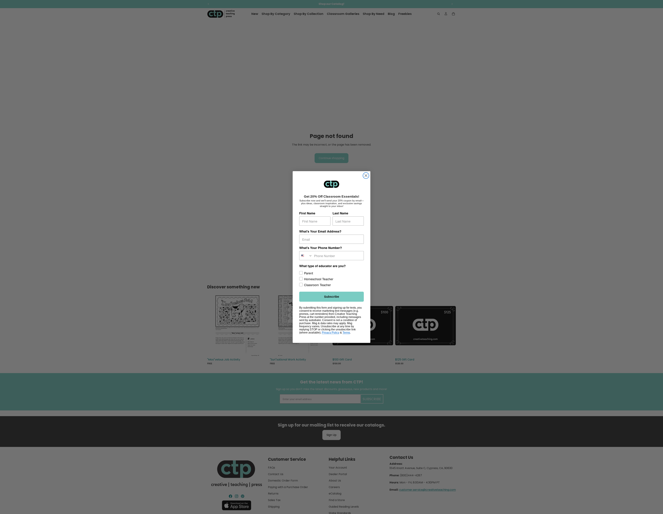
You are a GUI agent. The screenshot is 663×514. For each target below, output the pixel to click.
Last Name (340, 213)
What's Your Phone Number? (320, 248)
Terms (346, 332)
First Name (307, 213)
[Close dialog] (366, 176)
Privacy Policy (330, 332)
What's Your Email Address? (320, 231)
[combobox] (305, 255)
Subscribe (331, 296)
